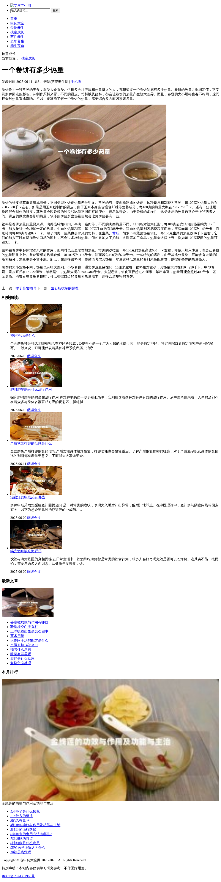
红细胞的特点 (21, 838)
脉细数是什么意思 (25, 843)
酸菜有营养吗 (20, 654)
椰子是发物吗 (26, 288)
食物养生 (17, 28)
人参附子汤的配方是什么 (29, 640)
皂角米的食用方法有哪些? (31, 834)
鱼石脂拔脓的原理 (65, 288)
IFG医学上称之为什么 (27, 847)
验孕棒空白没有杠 (24, 627)
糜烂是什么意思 (22, 658)
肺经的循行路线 (23, 829)
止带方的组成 (21, 816)
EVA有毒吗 (19, 820)
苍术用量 (17, 636)
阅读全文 (34, 356)
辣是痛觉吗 (20, 852)
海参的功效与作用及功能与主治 (35, 825)
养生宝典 (17, 46)
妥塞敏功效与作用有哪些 (29, 622)
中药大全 (17, 23)
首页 (13, 18)
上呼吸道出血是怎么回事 (29, 631)
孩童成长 (17, 32)
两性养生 (17, 37)
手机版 (76, 81)
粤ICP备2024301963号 (18, 876)
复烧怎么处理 (20, 663)
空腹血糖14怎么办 (24, 645)
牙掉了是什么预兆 (25, 811)
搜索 (55, 10)
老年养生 (17, 41)
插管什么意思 (20, 649)
